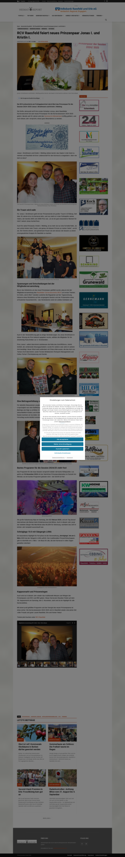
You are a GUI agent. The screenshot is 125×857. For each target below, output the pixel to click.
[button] (62, 439)
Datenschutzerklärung (64, 421)
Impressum (70, 457)
